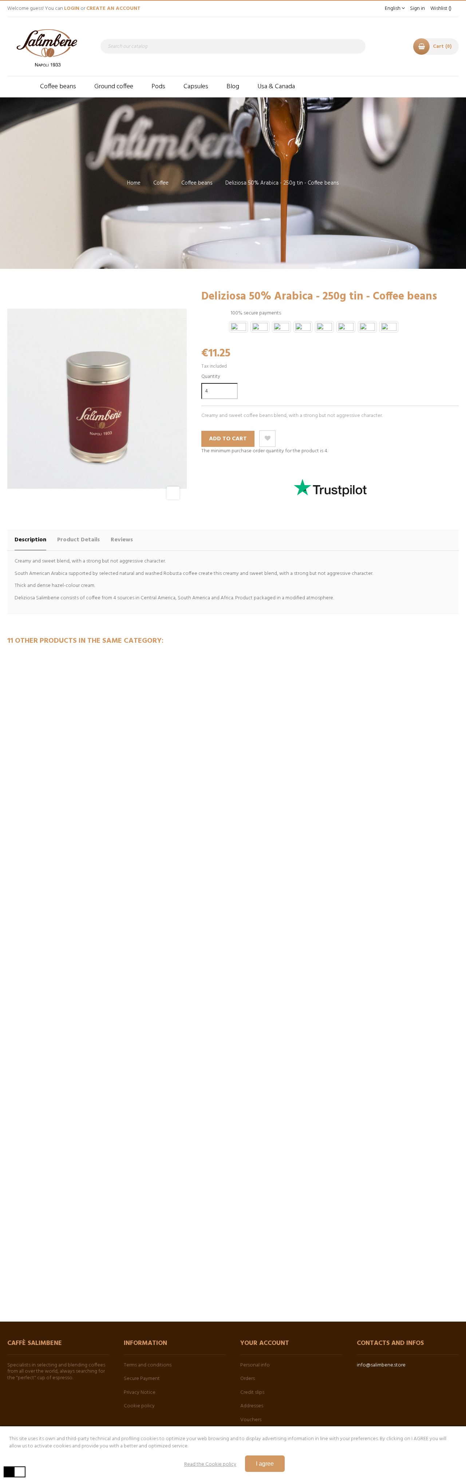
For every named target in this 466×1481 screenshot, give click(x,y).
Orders (247, 1378)
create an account (113, 8)
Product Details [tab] (78, 540)
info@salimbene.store (381, 1365)
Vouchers (250, 1420)
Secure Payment (142, 1378)
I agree (265, 1464)
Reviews (122, 540)
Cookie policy (139, 1406)
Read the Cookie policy (210, 1464)
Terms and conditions (147, 1365)
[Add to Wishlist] (267, 438)
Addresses (251, 1406)
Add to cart (228, 439)
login (71, 8)
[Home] (19, 86)
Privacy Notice (139, 1392)
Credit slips (252, 1392)
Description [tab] (30, 540)
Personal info (255, 1365)
